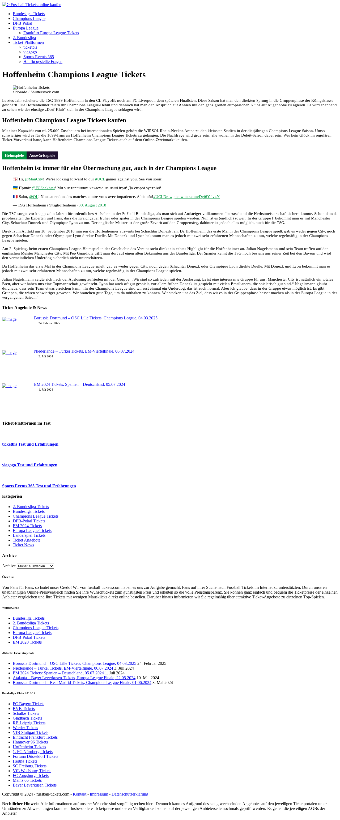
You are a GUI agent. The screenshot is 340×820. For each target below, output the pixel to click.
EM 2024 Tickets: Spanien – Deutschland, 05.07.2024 (79, 384)
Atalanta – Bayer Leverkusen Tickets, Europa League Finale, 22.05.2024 (74, 677)
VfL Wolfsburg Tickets (32, 770)
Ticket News (23, 545)
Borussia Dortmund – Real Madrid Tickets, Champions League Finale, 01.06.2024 (82, 682)
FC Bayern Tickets (28, 703)
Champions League (29, 18)
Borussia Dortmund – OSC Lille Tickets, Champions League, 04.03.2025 (96, 318)
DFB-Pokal (22, 23)
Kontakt (79, 794)
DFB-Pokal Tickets (29, 521)
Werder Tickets (25, 727)
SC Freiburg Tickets (29, 766)
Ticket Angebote (26, 540)
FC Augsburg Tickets (31, 775)
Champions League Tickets (35, 516)
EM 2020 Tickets (27, 642)
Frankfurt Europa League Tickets (51, 33)
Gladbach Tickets (27, 718)
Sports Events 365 (38, 56)
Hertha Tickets (25, 761)
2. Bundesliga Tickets (31, 506)
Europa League (26, 28)
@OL (33, 197)
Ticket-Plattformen (28, 42)
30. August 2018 (92, 205)
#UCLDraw (162, 197)
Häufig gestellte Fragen (42, 61)
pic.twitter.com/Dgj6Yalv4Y (196, 197)
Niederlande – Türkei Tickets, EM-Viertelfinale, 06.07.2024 (84, 351)
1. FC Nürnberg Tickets (33, 751)
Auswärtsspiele (42, 155)
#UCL (100, 179)
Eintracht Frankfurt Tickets (35, 737)
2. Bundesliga (24, 37)
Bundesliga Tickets (29, 13)
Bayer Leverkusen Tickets (35, 785)
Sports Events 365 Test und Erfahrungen (39, 486)
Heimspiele (14, 155)
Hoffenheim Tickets (29, 747)
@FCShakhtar (43, 188)
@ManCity (34, 179)
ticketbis (30, 47)
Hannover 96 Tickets (30, 742)
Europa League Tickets (32, 530)
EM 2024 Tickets (27, 525)
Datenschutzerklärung (130, 794)
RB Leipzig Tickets (29, 723)
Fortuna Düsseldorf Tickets (35, 756)
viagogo (30, 52)
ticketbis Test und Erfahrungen (30, 444)
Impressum (99, 794)
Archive (9, 566)
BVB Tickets (24, 708)
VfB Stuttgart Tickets (30, 732)
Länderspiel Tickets (29, 535)
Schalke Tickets (26, 713)
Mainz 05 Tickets (27, 780)
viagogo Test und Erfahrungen (29, 465)
